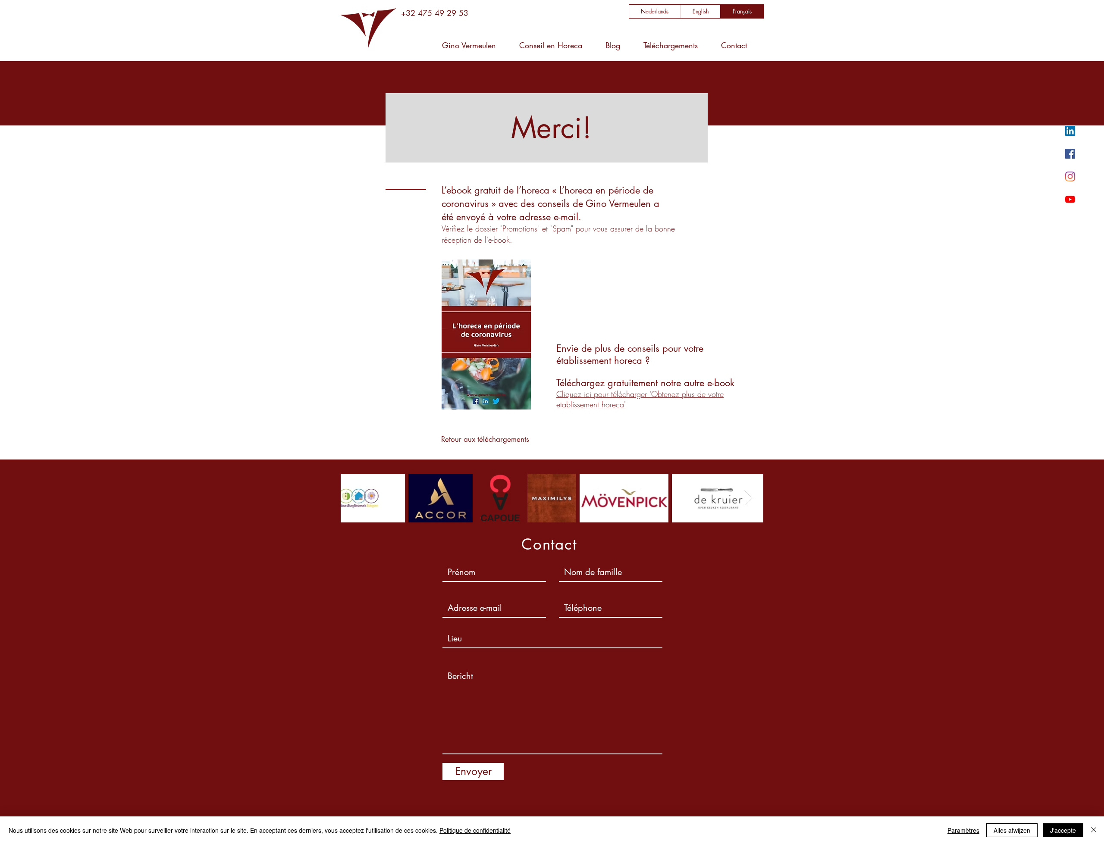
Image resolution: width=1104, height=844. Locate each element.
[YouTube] (1070, 199)
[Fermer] (1093, 830)
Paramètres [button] (963, 830)
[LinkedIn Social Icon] (1070, 131)
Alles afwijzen (1012, 830)
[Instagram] (1070, 176)
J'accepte (1063, 830)
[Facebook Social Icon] (1070, 154)
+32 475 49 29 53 (434, 13)
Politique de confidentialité (475, 830)
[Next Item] (748, 498)
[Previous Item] (356, 498)
